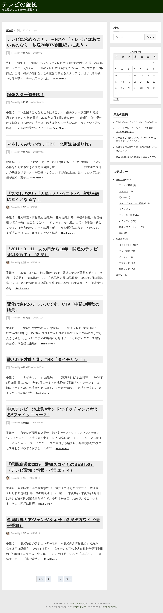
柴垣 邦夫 (25, 102)
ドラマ (122, 209)
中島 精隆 (25, 53)
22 (147, 81)
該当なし (120, 274)
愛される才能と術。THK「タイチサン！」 (47, 359)
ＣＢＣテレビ (125, 245)
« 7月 (116, 99)
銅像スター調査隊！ (25, 94)
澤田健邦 (25, 422)
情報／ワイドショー (129, 227)
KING (23, 207)
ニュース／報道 (127, 215)
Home (9, 30)
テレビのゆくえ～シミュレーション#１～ (136, 122)
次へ (68, 579)
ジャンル (120, 179)
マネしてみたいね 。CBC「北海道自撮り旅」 (50, 144)
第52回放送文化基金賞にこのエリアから (136, 156)
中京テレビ (124, 263)
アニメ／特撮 (125, 185)
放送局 (119, 239)
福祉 (121, 233)
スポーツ (123, 191)
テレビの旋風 (19, 4)
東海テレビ (124, 269)
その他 (122, 197)
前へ (41, 579)
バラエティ (124, 221)
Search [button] (150, 37)
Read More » (59, 78)
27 (135, 87)
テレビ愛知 (124, 251)
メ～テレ (123, 257)
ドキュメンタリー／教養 (131, 203)
